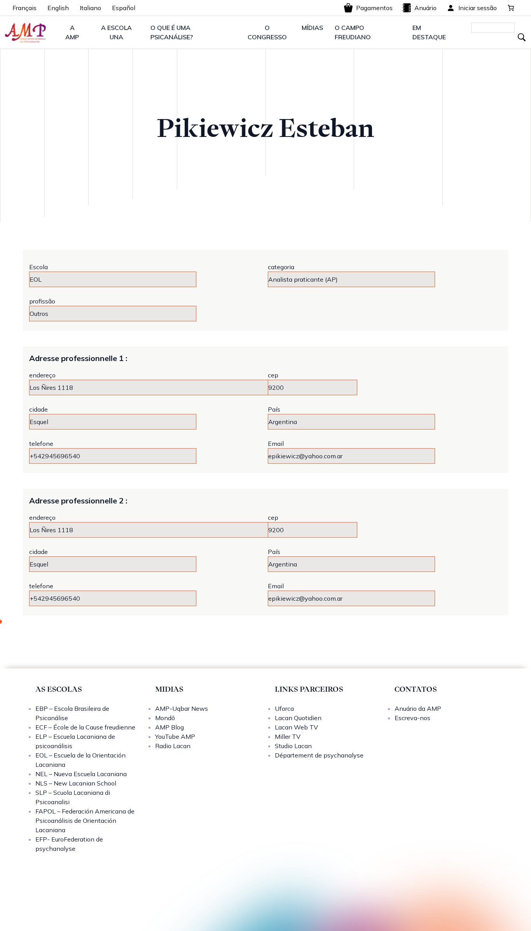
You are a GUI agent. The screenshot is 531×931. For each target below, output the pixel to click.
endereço (42, 375)
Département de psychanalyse (319, 755)
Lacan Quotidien (298, 718)
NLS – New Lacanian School (75, 783)
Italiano (90, 8)
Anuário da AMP (418, 708)
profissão (42, 301)
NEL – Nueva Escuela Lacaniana (81, 774)
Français (24, 8)
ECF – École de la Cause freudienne (85, 727)
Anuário (425, 8)
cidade (38, 409)
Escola (38, 267)
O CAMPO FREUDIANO (353, 32)
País (274, 409)
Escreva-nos (412, 718)
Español (123, 8)
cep (273, 375)
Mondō (165, 718)
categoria (281, 267)
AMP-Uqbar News (181, 708)
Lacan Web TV (296, 727)
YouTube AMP (175, 736)
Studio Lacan (293, 746)
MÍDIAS (312, 28)
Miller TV (287, 736)
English (58, 8)
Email (276, 443)
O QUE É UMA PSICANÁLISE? (171, 32)
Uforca (284, 708)
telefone (41, 443)
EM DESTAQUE (429, 32)
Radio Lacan (172, 746)
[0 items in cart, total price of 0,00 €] (511, 8)
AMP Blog (169, 727)
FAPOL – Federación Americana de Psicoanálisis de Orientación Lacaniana (84, 820)
